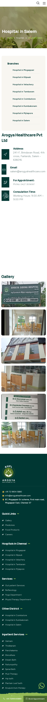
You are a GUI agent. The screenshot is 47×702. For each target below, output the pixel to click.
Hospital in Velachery (23, 84)
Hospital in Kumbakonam (25, 106)
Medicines (10, 525)
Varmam (9, 641)
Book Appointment (36, 699)
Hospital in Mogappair (23, 70)
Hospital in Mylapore (23, 113)
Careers (9, 534)
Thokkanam (10, 646)
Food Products (12, 530)
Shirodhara (10, 655)
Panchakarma (11, 650)
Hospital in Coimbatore (24, 99)
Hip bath (9, 678)
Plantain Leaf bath (13, 683)
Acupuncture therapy (15, 688)
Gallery (8, 520)
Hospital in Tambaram (23, 91)
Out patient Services (15, 585)
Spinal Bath (10, 669)
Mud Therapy (11, 674)
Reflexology (10, 590)
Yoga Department (13, 595)
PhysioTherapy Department (18, 599)
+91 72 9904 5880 (13, 492)
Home (9, 38)
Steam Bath (10, 660)
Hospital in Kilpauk (22, 77)
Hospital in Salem (35, 38)
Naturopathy (11, 664)
